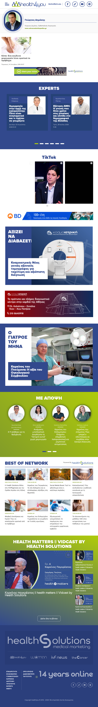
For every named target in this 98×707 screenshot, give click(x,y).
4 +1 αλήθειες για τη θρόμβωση (16, 433)
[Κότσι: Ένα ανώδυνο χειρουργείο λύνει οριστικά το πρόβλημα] (16, 45)
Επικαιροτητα (11, 671)
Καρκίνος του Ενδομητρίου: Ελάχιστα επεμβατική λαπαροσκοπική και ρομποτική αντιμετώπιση (60, 436)
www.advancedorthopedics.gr (36, 28)
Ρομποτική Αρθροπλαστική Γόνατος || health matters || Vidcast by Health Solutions (84, 566)
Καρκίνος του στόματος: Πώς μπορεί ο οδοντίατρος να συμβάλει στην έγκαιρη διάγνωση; (82, 435)
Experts (9, 686)
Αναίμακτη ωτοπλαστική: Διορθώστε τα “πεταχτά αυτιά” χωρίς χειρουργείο (38, 434)
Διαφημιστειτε (28, 674)
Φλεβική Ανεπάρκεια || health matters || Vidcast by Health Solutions (84, 588)
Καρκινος (10, 679)
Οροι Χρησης (28, 671)
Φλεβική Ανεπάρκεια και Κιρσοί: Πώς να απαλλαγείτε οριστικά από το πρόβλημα (15, 520)
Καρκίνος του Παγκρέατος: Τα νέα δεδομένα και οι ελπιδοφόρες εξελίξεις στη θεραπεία (37, 489)
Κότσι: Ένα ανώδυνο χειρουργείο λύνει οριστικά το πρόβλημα (15, 58)
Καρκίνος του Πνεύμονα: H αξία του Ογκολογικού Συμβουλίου (26, 371)
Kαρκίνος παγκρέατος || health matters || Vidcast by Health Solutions (38, 593)
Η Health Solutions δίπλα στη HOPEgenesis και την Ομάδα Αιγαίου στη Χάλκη (15, 487)
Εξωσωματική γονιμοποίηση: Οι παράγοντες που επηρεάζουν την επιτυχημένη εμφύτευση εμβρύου (59, 522)
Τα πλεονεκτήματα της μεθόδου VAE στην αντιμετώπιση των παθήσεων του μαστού (81, 520)
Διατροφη (10, 681)
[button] (36, 144)
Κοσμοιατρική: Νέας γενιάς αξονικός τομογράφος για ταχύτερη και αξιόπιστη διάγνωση (28, 268)
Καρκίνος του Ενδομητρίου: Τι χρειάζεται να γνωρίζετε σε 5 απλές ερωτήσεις (37, 518)
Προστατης (10, 684)
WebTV (9, 689)
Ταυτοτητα (27, 676)
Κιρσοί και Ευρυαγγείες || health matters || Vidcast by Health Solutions (84, 609)
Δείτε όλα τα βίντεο (49, 618)
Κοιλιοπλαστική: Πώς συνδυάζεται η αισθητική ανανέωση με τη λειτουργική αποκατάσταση (81, 490)
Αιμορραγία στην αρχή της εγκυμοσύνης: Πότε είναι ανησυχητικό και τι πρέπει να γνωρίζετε (17, 113)
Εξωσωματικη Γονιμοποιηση (12, 675)
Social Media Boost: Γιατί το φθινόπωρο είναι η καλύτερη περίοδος (60, 487)
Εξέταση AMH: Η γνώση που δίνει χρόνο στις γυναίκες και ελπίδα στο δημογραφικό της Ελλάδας (61, 113)
